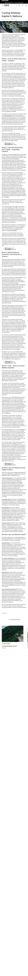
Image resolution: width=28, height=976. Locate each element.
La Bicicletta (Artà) (6, 499)
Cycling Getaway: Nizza (9, 646)
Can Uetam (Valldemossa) (8, 558)
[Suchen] (16, 5)
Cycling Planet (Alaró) (7, 478)
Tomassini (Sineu (6, 542)
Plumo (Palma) (5, 507)
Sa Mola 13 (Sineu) (6, 523)
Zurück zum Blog (15, 619)
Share (5, 613)
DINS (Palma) (5, 572)
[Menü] (2, 5)
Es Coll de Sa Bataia (12, 230)
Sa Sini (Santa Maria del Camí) (9, 589)
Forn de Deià (8, 115)
